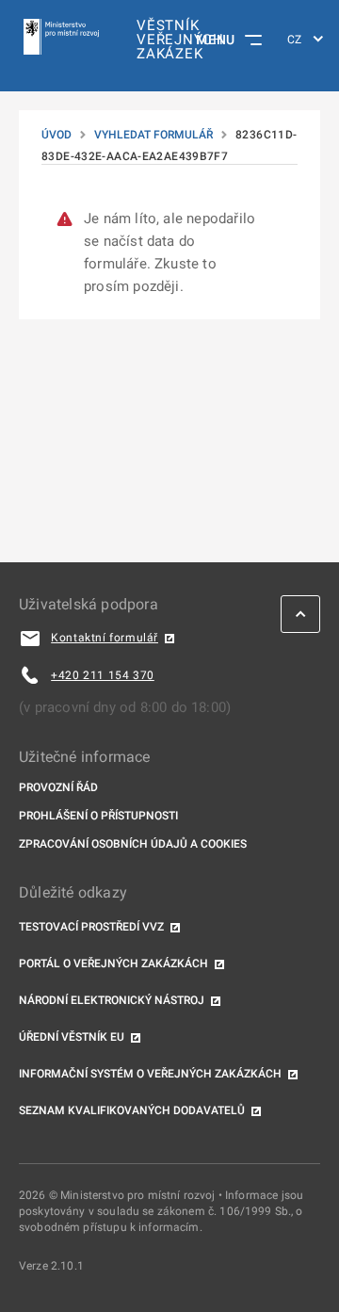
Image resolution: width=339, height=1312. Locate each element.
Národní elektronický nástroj (111, 1000)
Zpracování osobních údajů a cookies (133, 843)
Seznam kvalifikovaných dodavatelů (132, 1110)
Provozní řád (58, 787)
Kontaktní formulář (104, 637)
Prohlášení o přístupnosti (98, 815)
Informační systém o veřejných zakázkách (150, 1073)
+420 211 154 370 (102, 675)
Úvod (56, 134)
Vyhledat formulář (153, 134)
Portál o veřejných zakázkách (113, 963)
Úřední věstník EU (71, 1037)
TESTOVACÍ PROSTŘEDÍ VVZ (91, 926)
